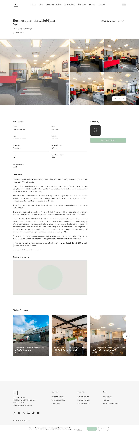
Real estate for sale (83, 397)
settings (79, 430)
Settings (103, 429)
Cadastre (106, 400)
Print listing (19, 32)
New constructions (54, 4)
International (70, 4)
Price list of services (58, 397)
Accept (92, 429)
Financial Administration (110, 403)
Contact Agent (109, 140)
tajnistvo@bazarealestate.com (22, 405)
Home (33, 4)
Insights (92, 4)
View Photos (119, 99)
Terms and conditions (58, 400)
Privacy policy (56, 403)
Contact (102, 4)
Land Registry (107, 397)
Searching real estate (83, 403)
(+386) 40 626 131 (18, 403)
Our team (82, 4)
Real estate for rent (83, 400)
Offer (41, 4)
